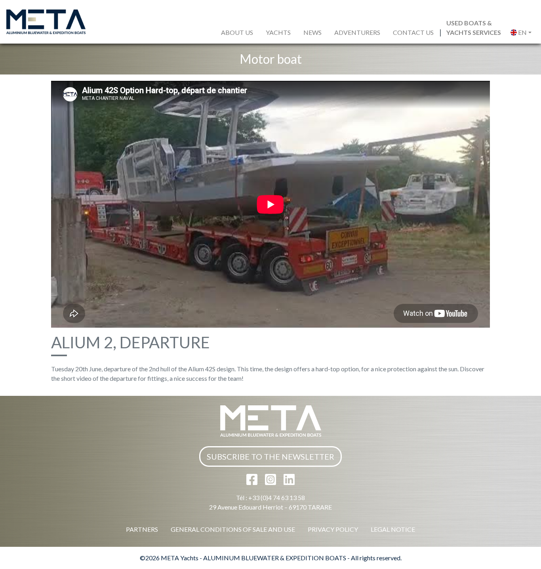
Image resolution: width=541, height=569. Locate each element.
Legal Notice (393, 529)
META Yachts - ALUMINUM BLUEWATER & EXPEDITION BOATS (253, 557)
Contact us (413, 32)
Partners (142, 529)
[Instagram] (271, 481)
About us (237, 32)
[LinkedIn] (289, 481)
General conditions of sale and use (233, 529)
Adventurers (357, 32)
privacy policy (333, 529)
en (522, 32)
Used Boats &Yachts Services (473, 27)
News (312, 32)
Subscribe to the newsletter (270, 456)
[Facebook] (252, 481)
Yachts (278, 32)
